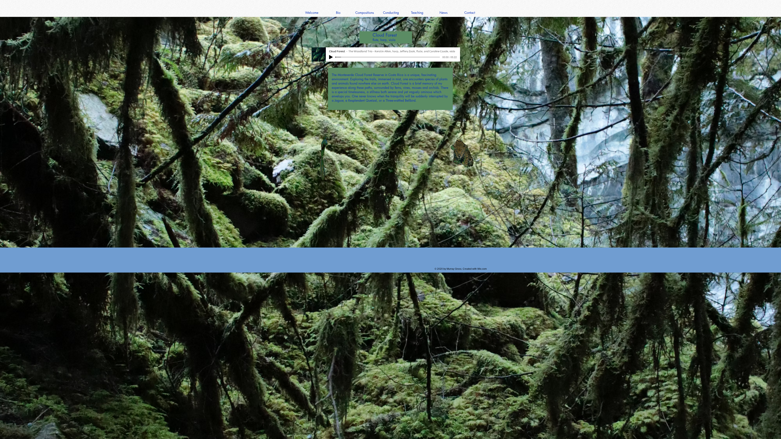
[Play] (331, 57)
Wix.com (482, 268)
